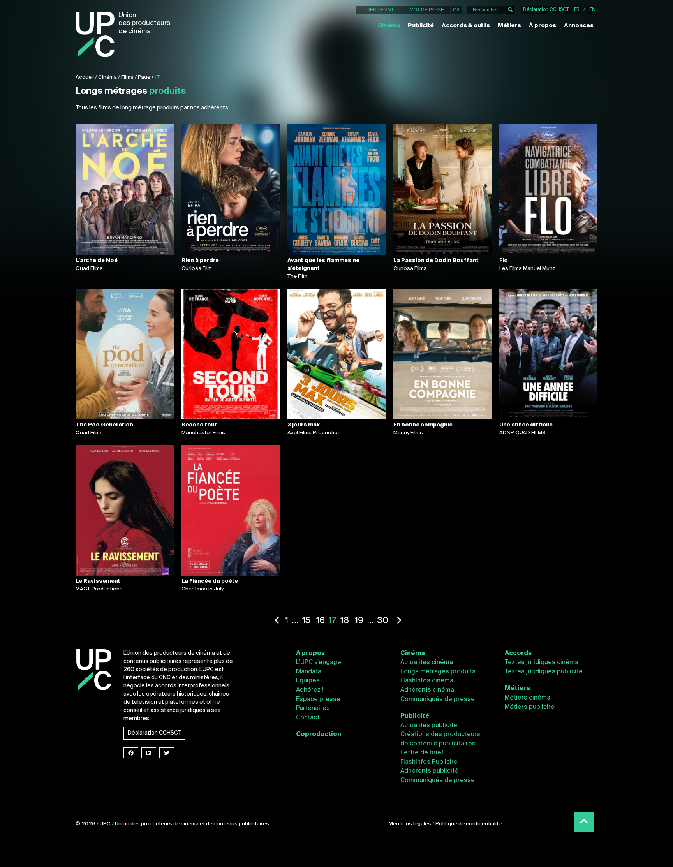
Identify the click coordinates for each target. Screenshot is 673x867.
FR (577, 9)
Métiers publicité (530, 707)
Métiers (509, 25)
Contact (307, 718)
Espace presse (318, 699)
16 (320, 621)
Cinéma (389, 25)
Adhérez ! (310, 690)
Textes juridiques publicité (544, 672)
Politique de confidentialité (468, 823)
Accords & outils (466, 25)
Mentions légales (410, 823)
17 (157, 77)
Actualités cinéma (426, 662)
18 (344, 621)
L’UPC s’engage (318, 662)
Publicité (421, 25)
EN (592, 9)
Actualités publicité (428, 725)
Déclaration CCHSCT (546, 9)
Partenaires (313, 708)
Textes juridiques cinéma (541, 662)
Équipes (308, 681)
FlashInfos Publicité (429, 762)
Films (127, 77)
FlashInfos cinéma (426, 681)
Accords (518, 653)
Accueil (85, 77)
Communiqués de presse (437, 699)
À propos (542, 25)
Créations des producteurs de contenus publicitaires (440, 739)
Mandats (308, 672)
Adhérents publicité (429, 771)
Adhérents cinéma (427, 690)
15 (306, 621)
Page (144, 77)
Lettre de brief (422, 753)
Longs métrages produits (438, 672)
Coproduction (318, 734)
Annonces (579, 25)
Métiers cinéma (527, 698)
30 (382, 621)
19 (359, 621)
